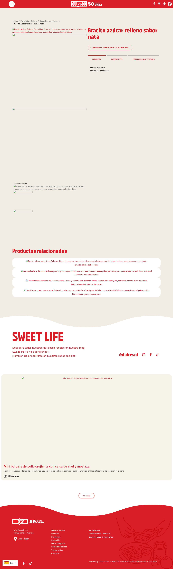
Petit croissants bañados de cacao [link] (86, 284)
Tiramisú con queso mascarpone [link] (86, 294)
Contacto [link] (55, 553)
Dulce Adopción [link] (58, 543)
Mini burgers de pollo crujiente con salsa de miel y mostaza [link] (47, 466)
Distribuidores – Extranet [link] (99, 533)
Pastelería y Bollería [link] (29, 21)
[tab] (97, 59)
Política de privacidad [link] (119, 561)
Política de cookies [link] (138, 561)
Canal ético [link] (152, 561)
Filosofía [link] (55, 533)
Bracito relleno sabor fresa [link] (86, 265)
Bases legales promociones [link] (101, 537)
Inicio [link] (16, 21)
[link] (169, 4)
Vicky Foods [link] (94, 530)
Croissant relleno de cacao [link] (87, 274)
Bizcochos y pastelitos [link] (49, 21)
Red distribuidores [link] (59, 547)
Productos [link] (55, 537)
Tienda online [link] (57, 550)
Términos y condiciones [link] (99, 561)
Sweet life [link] (55, 540)
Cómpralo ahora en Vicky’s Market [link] (110, 47)
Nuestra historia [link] (58, 530)
